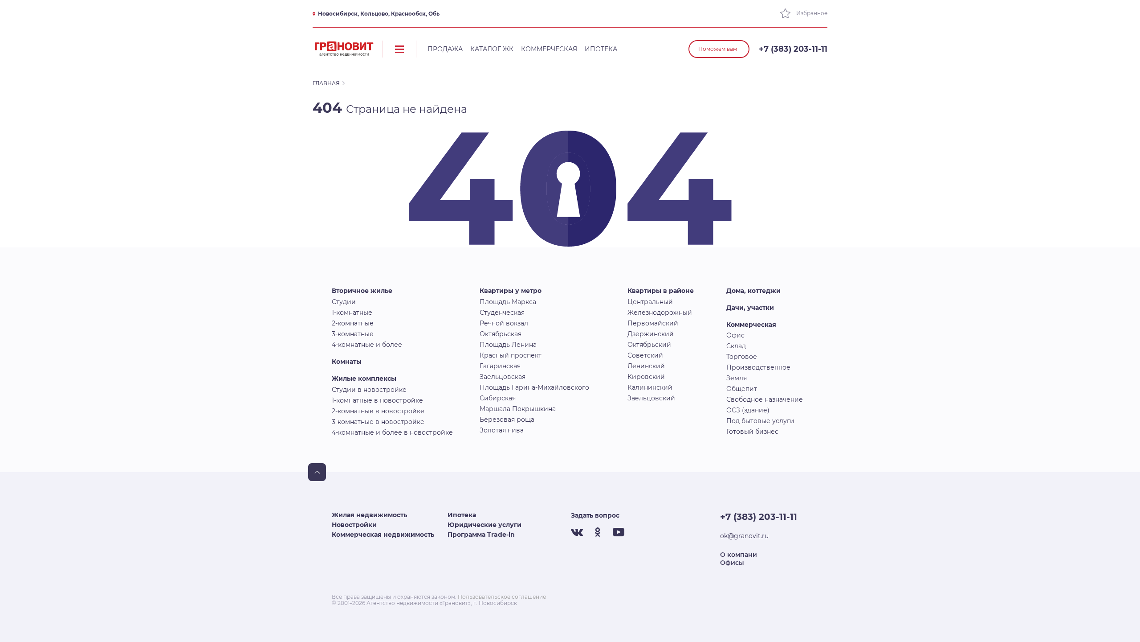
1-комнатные (352, 313)
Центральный (650, 302)
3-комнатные (353, 334)
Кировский (646, 377)
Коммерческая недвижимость (383, 534)
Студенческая (502, 313)
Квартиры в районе (660, 291)
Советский (645, 355)
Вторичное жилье (362, 291)
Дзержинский (650, 334)
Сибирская (498, 398)
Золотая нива (502, 430)
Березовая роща (507, 420)
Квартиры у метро (511, 291)
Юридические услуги (484, 524)
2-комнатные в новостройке (378, 411)
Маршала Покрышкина (518, 409)
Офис (735, 335)
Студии (344, 302)
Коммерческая (549, 49)
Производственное (758, 367)
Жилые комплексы (364, 378)
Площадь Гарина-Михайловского (534, 387)
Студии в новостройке (369, 390)
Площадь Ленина (508, 345)
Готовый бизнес (752, 432)
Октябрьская (500, 334)
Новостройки (354, 524)
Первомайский (652, 323)
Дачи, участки (750, 308)
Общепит (741, 389)
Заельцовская (502, 377)
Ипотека (601, 49)
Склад (736, 346)
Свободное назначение (764, 399)
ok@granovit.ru (744, 536)
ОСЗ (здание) (748, 410)
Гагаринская (500, 366)
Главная (326, 83)
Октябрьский (649, 345)
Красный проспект (511, 355)
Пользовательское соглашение (502, 596)
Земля (736, 378)
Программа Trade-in (481, 534)
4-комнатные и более (367, 345)
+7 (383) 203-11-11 (793, 49)
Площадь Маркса (508, 302)
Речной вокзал (504, 323)
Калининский (649, 387)
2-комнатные (353, 323)
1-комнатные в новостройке (377, 400)
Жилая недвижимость (369, 515)
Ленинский (646, 366)
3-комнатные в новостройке (378, 422)
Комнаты (347, 362)
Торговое (741, 357)
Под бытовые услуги (760, 421)
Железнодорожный (659, 313)
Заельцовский (651, 398)
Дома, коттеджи (753, 291)
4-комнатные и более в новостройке (392, 432)
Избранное (811, 13)
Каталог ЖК (491, 49)
